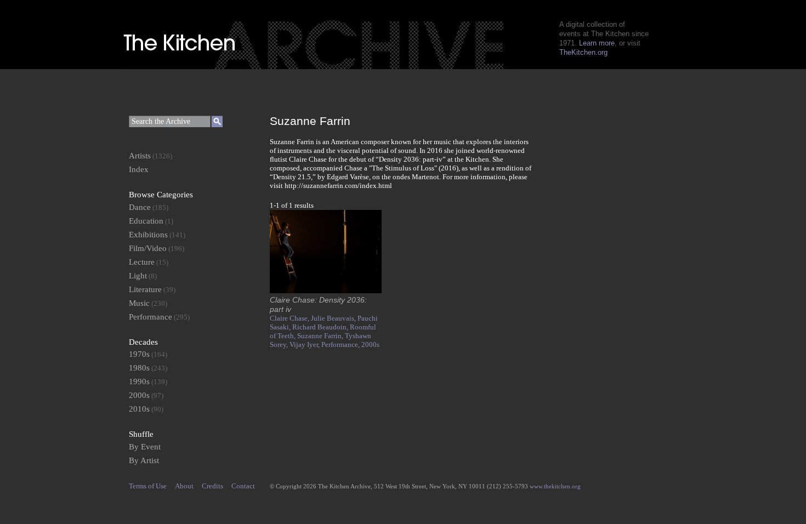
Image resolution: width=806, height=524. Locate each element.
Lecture (142, 262)
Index (139, 169)
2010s (139, 409)
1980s (139, 367)
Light (138, 275)
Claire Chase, (290, 318)
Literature (145, 289)
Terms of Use (148, 486)
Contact (243, 486)
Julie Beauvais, (334, 318)
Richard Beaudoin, (321, 327)
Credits (212, 486)
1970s (139, 354)
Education (146, 221)
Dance (140, 207)
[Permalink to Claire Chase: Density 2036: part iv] (326, 291)
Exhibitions (148, 234)
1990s (139, 381)
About (184, 486)
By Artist (144, 460)
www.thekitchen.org (555, 486)
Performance (150, 316)
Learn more (597, 43)
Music (139, 303)
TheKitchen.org (583, 52)
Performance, (341, 344)
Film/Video (148, 248)
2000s (370, 344)
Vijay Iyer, (305, 344)
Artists (140, 155)
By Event (145, 446)
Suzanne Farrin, (321, 336)
